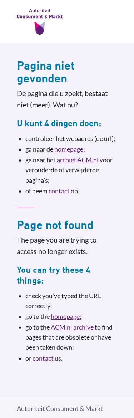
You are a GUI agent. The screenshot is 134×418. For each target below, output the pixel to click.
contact (59, 191)
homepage (68, 149)
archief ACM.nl (78, 160)
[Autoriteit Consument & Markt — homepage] (67, 22)
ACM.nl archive (72, 327)
